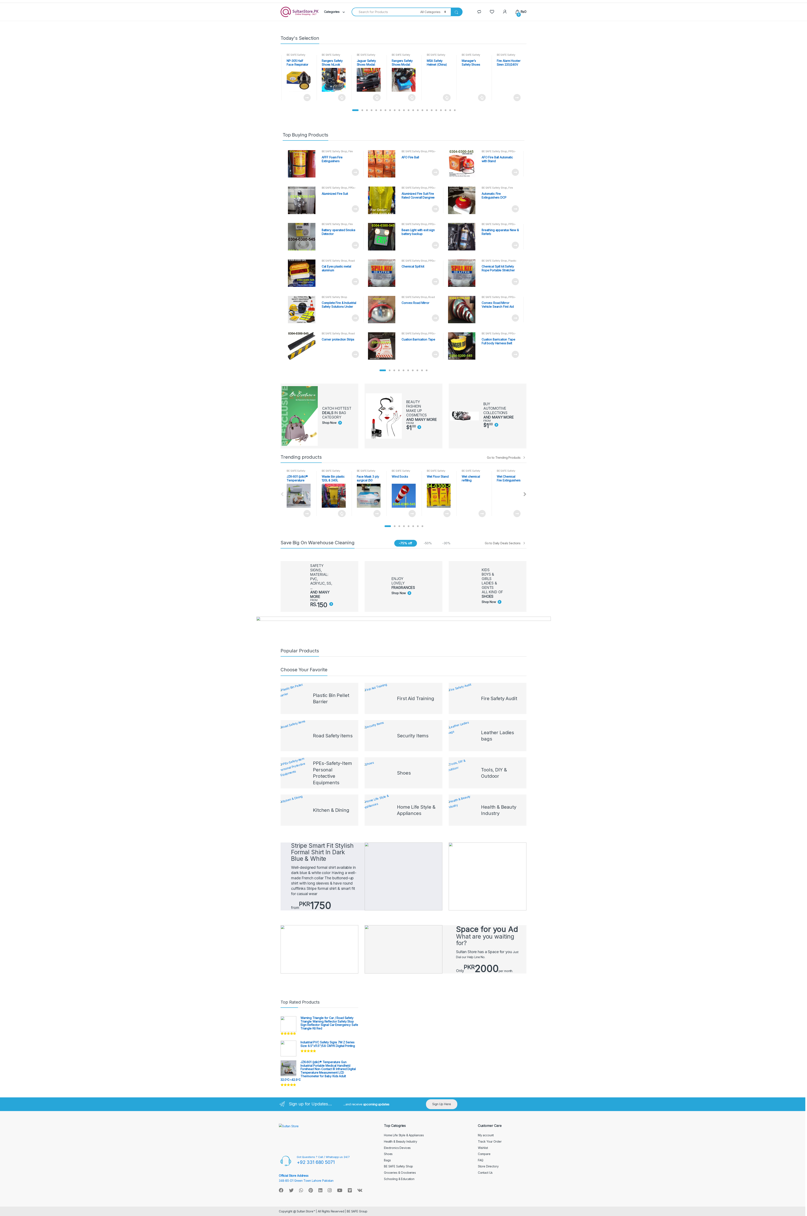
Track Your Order (490, 1141)
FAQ (481, 1160)
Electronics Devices (397, 1148)
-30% (446, 543)
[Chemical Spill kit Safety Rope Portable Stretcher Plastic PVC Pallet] (463, 273)
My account (486, 1135)
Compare (484, 1154)
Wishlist (483, 1148)
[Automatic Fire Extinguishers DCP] (463, 200)
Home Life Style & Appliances (404, 1135)
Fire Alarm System (337, 225)
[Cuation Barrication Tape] (383, 346)
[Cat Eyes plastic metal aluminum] (303, 273)
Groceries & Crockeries (400, 1172)
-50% (428, 543)
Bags (387, 1160)
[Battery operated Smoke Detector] (303, 236)
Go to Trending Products (504, 457)
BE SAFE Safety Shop (334, 151)
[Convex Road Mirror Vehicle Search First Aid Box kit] (463, 309)
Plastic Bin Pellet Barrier (499, 262)
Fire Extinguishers (337, 153)
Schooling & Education (399, 1179)
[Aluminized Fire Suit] (303, 200)
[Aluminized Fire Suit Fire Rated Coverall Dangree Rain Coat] (383, 200)
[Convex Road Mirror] (383, 309)
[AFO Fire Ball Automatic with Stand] (463, 163)
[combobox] (383, 12)
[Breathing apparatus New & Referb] (463, 236)
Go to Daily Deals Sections (503, 543)
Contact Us (485, 1172)
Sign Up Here (441, 1104)
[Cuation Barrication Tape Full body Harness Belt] (463, 346)
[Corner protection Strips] (303, 346)
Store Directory (488, 1166)
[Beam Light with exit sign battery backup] (383, 236)
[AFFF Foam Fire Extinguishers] (303, 163)
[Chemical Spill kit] (383, 273)
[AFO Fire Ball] (383, 163)
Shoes (388, 1154)
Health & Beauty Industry (400, 1141)
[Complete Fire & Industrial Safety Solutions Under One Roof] (303, 309)
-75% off (405, 543)
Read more (307, 97)
